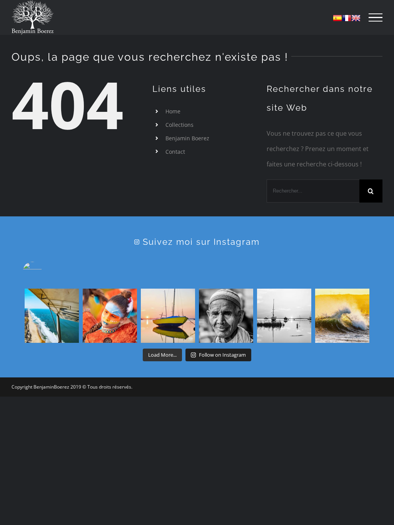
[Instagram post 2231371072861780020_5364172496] (168, 316)
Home (172, 111)
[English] (356, 18)
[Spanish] (337, 18)
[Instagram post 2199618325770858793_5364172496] (226, 316)
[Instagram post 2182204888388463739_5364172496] (284, 316)
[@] (44, 271)
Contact (175, 151)
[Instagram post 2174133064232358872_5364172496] (342, 316)
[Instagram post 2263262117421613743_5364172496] (110, 316)
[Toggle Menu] (375, 17)
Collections (179, 124)
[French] (346, 18)
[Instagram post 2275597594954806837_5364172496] (52, 316)
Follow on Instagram (222, 354)
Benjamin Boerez (187, 138)
